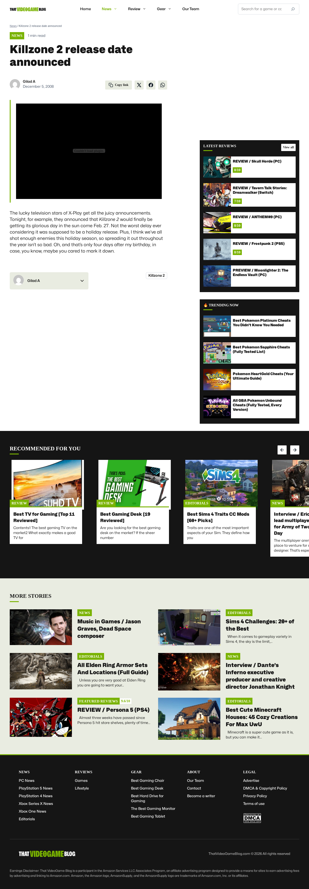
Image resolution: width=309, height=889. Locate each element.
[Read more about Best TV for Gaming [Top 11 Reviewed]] (48, 485)
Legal (249, 772)
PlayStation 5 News (35, 788)
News (106, 9)
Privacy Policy (255, 796)
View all (288, 147)
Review (134, 9)
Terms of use (254, 804)
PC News (26, 780)
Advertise (251, 780)
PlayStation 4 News (35, 796)
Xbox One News (32, 811)
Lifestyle (82, 788)
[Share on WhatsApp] (162, 85)
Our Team (190, 9)
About (193, 772)
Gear (161, 9)
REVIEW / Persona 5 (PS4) (113, 710)
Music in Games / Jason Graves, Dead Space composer (109, 628)
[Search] (293, 9)
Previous (282, 449)
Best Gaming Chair (147, 780)
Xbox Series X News (36, 804)
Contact (194, 788)
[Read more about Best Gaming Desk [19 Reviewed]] (134, 485)
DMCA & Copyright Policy (265, 788)
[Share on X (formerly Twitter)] (139, 85)
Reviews (83, 772)
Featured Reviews (98, 701)
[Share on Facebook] (150, 85)
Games (81, 780)
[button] (49, 280)
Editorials (196, 503)
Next (294, 449)
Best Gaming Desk (147, 788)
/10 (125, 701)
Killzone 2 (156, 275)
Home (85, 9)
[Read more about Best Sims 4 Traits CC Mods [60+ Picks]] (221, 485)
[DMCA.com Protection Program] (252, 822)
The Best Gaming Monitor (153, 808)
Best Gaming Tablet (148, 816)
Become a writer (201, 796)
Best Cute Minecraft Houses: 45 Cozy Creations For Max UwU (262, 717)
